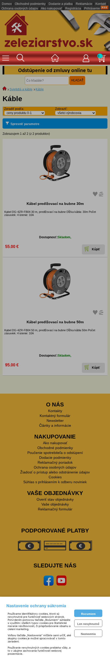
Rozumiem (88, 613)
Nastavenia (88, 633)
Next (100, 70)
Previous (10, 70)
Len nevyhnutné (88, 623)
